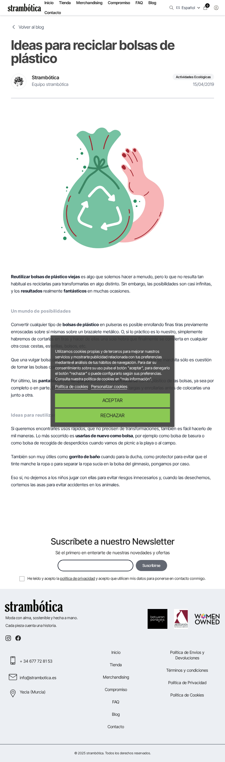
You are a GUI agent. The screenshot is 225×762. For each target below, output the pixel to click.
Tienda (116, 664)
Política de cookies (71, 386)
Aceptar (112, 400)
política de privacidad (77, 578)
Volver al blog (31, 27)
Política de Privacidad (187, 682)
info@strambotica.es (38, 677)
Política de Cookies (187, 695)
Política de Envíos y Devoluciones (187, 655)
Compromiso (116, 689)
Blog (116, 714)
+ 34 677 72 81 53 (36, 661)
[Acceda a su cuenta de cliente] (216, 8)
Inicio (115, 652)
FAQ (115, 701)
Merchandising (116, 677)
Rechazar (112, 415)
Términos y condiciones (187, 670)
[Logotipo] (24, 7)
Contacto (52, 12)
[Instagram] (8, 638)
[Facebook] (18, 638)
